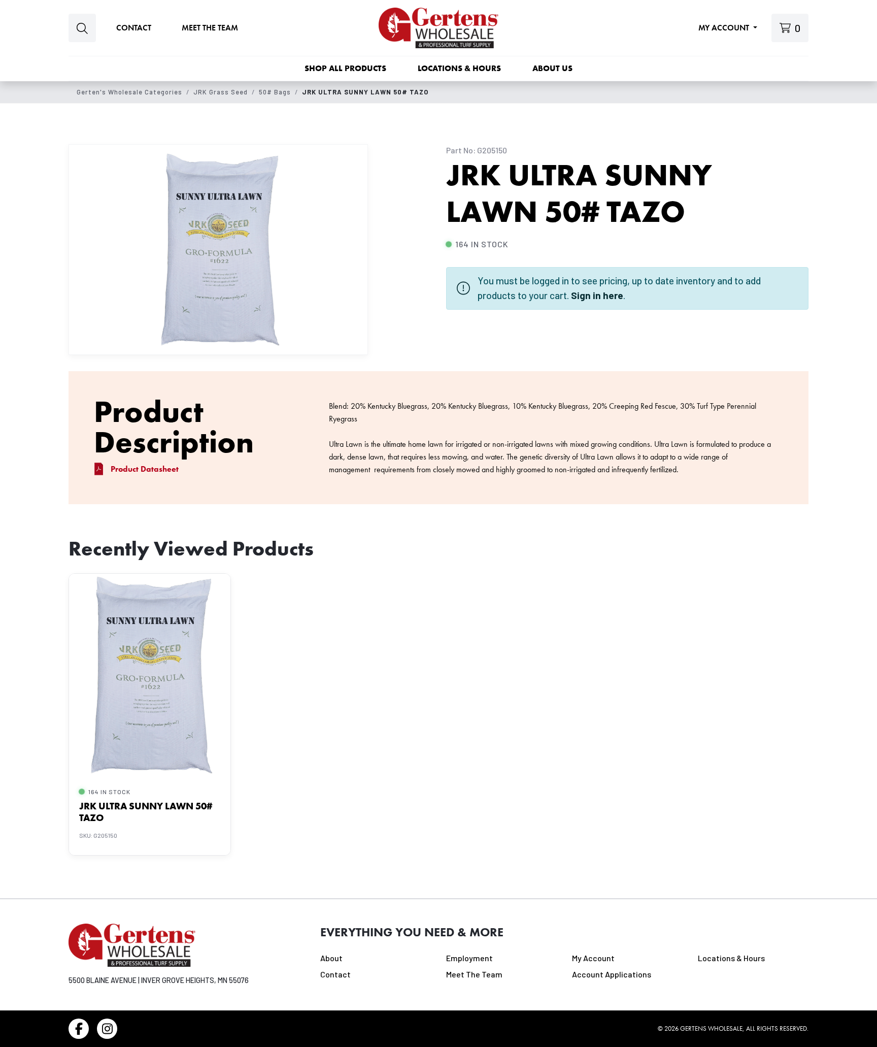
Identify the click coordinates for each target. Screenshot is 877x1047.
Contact (133, 27)
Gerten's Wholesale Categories (129, 92)
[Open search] (82, 28)
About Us (552, 68)
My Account (724, 27)
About (331, 958)
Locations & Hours (459, 68)
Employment (469, 958)
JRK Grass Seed (220, 92)
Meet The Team (474, 974)
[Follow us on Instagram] (107, 1029)
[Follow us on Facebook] (79, 1029)
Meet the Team (210, 27)
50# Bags (275, 92)
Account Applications (611, 974)
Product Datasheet (145, 469)
